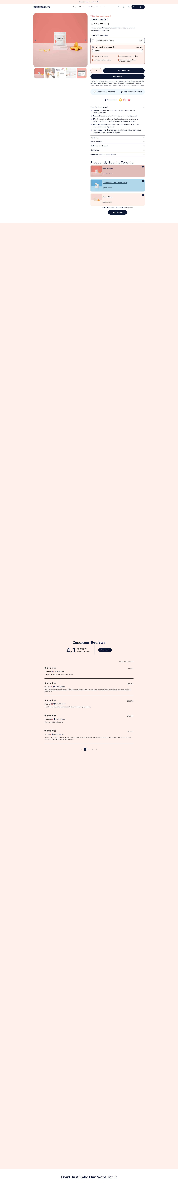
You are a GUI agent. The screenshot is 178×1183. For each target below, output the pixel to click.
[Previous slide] (35, 40)
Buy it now (117, 76)
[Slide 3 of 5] (60, 73)
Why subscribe (96, 142)
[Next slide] (85, 40)
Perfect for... (94, 137)
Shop (74, 7)
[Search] (119, 7)
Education (82, 7)
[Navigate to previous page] (81, 749)
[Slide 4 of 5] (71, 73)
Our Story (92, 7)
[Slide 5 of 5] (81, 73)
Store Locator (101, 7)
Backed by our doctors (99, 146)
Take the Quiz (138, 7)
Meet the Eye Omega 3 (99, 107)
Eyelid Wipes (108, 197)
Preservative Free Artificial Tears (115, 183)
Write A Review (105, 650)
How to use (94, 150)
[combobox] (126, 661)
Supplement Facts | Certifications (103, 154)
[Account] (123, 7)
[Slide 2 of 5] (50, 73)
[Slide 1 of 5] (39, 73)
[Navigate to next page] (96, 749)
